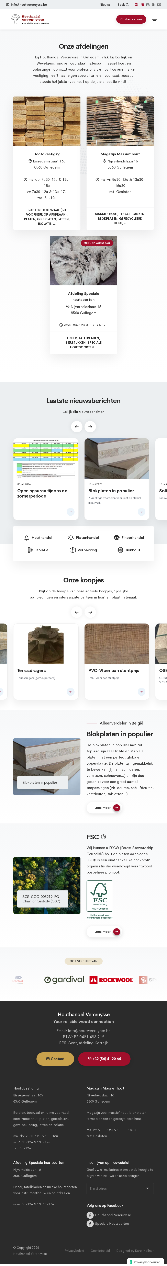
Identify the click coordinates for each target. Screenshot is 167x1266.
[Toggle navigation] (154, 19)
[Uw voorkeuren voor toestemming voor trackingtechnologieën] (145, 1262)
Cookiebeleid (100, 1250)
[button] (76, 426)
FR (148, 5)
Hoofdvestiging (46, 154)
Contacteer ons (131, 19)
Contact (57, 1059)
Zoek (122, 5)
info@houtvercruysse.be (29, 5)
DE (159, 5)
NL (143, 5)
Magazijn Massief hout (120, 154)
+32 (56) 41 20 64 (107, 1059)
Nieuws (105, 5)
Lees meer (102, 808)
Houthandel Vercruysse (30, 1254)
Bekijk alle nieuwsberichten (83, 412)
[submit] (147, 1188)
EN (154, 5)
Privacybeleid (74, 1250)
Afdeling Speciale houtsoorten (83, 296)
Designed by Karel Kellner (135, 1250)
